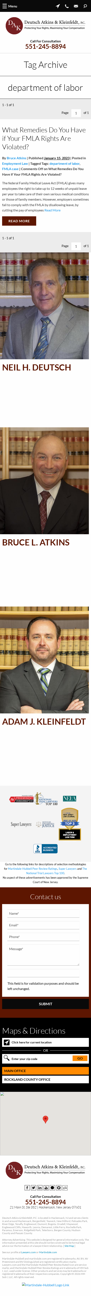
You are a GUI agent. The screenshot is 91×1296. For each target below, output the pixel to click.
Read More (52, 210)
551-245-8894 (45, 46)
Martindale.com (48, 1252)
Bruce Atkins (16, 158)
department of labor (65, 163)
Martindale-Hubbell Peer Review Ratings (32, 868)
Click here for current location (32, 1042)
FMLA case (10, 169)
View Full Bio (32, 419)
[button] (45, 1119)
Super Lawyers (68, 868)
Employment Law (15, 163)
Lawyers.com (28, 1252)
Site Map (69, 1245)
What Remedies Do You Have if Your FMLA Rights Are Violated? (44, 138)
